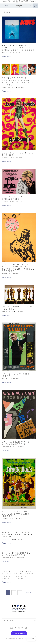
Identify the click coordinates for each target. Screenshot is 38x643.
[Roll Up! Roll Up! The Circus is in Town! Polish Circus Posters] (19, 237)
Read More (6, 56)
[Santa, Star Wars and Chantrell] (19, 414)
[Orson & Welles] (19, 5)
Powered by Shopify (26, 638)
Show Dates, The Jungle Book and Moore (15, 514)
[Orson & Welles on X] (26, 628)
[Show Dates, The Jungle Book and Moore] (19, 483)
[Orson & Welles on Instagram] (18, 628)
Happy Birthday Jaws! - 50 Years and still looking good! (18, 47)
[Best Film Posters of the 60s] (19, 124)
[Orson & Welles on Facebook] (15, 628)
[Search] (30, 5)
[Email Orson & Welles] (11, 628)
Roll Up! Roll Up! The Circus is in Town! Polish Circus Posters (18, 267)
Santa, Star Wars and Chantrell (15, 443)
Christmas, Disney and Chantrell (16, 554)
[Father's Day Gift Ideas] (19, 347)
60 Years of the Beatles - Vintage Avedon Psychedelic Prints (18, 81)
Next (27, 593)
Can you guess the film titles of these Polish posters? (18, 573)
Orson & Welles (15, 638)
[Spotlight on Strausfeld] (19, 181)
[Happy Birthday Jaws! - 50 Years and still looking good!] (19, 29)
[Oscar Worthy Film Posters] (19, 294)
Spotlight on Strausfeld (12, 198)
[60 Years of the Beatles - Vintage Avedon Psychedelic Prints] (19, 69)
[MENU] (1, 5)
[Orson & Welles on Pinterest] (22, 628)
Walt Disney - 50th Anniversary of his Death (17, 534)
